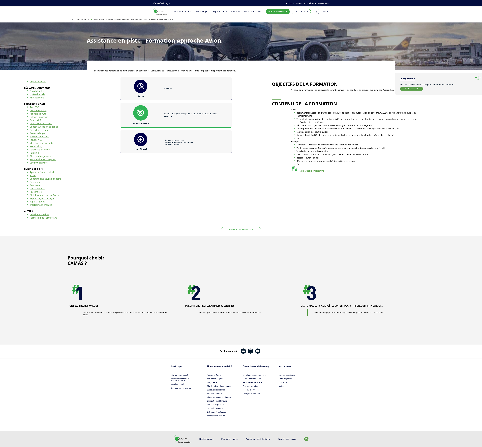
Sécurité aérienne (214, 393)
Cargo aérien (212, 382)
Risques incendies (250, 386)
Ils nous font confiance (181, 388)
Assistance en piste (139, 19)
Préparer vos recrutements (225, 11)
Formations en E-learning (256, 366)
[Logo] (160, 14)
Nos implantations (179, 384)
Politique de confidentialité (258, 439)
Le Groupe (289, 3)
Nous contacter (301, 11)
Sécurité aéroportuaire (252, 382)
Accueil (72, 19)
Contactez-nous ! (411, 89)
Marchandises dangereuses (219, 386)
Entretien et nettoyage (216, 412)
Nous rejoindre (310, 3)
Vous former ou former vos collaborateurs (111, 19)
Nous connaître (251, 11)
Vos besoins (285, 366)
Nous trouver (323, 3)
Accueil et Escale (214, 375)
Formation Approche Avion (161, 19)
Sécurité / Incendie (215, 408)
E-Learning (201, 11)
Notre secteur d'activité (219, 366)
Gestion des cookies (287, 439)
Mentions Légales (229, 439)
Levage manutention (251, 393)
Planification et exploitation (219, 397)
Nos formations (181, 11)
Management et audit (216, 415)
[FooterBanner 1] (182, 442)
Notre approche (285, 379)
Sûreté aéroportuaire (216, 390)
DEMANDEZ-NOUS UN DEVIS (241, 229)
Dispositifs (283, 382)
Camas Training (160, 3)
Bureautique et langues (217, 401)
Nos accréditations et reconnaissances (180, 380)
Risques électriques (251, 390)
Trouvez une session (277, 11)
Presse (299, 3)
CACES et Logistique (215, 404)
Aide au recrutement (287, 375)
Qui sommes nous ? (179, 375)
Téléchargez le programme (311, 170)
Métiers (282, 386)
